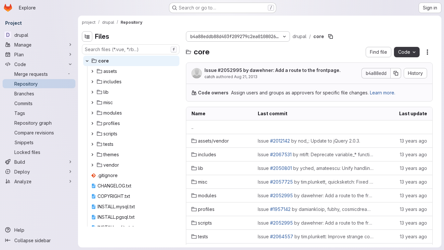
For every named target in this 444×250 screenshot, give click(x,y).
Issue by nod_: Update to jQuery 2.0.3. (309, 141)
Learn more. (382, 92)
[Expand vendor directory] (92, 165)
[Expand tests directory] (92, 144)
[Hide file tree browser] (87, 36)
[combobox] (130, 49)
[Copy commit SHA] (396, 73)
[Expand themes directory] (92, 155)
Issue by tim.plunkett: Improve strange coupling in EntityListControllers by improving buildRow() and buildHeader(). (316, 236)
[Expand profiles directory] (92, 123)
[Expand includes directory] (92, 82)
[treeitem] (131, 61)
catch (209, 76)
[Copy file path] (330, 36)
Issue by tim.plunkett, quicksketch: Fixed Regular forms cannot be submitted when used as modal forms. (316, 182)
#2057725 (281, 182)
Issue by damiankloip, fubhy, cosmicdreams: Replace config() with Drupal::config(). (316, 209)
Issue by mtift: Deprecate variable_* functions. (316, 154)
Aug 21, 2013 (245, 76)
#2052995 (230, 70)
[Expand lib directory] (92, 92)
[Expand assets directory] (92, 71)
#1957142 (280, 209)
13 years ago (413, 141)
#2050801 (281, 168)
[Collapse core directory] (87, 61)
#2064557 (281, 236)
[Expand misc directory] (92, 102)
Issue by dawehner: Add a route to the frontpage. (272, 70)
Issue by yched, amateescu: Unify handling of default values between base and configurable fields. (316, 168)
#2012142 (280, 141)
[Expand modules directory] (92, 113)
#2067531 (281, 154)
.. (192, 127)
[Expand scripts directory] (92, 134)
